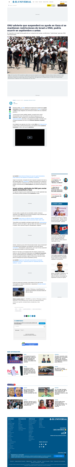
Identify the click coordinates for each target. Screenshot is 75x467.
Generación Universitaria (31, 428)
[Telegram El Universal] (39, 444)
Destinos (20, 425)
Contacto (42, 462)
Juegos (30, 435)
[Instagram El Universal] (39, 446)
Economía (10, 440)
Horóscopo (31, 437)
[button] (62, 5)
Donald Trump (11, 432)
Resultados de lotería (31, 440)
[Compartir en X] (10, 109)
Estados (9, 435)
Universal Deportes (12, 441)
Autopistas (20, 427)
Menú (9, 452)
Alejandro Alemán (55, 178)
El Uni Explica (11, 427)
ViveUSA (30, 433)
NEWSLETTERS (45, 1)
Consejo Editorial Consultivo (20, 461)
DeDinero (30, 432)
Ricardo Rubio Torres (56, 194)
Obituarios (31, 425)
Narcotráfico (10, 436)
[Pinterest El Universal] (41, 446)
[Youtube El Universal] (46, 444)
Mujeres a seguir (11, 423)
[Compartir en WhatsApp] (10, 112)
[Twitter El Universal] (43, 444)
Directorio (12, 461)
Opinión (53, 175)
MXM (33, 1)
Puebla (40, 423)
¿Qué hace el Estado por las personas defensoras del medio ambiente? (57, 189)
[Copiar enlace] (10, 116)
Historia (51, 461)
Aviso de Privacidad (45, 461)
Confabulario (10, 445)
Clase (19, 420)
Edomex (40, 420)
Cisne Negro (20, 429)
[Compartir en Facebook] (10, 107)
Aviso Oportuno (32, 423)
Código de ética (29, 461)
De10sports (31, 431)
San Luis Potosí (42, 427)
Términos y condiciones (35, 462)
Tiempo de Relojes (22, 428)
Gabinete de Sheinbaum (10, 429)
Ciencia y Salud (11, 448)
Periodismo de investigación (11, 425)
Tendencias (10, 447)
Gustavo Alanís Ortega (56, 185)
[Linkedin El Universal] (43, 446)
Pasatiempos (31, 436)
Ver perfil (16, 103)
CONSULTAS (51, 1)
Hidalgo (40, 424)
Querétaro (41, 425)
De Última (20, 424)
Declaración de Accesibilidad (59, 461)
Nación (9, 420)
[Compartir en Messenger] (10, 114)
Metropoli (10, 433)
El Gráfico (31, 429)
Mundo (14, 100)
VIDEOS (36, 1)
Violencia (34, 461)
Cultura (9, 444)
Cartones (10, 439)
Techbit (9, 451)
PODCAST (40, 1)
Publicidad (39, 461)
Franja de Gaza (18, 310)
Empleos (30, 424)
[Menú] (9, 2)
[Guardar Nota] (10, 118)
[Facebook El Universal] (41, 444)
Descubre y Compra (33, 420)
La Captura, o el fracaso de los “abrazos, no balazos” (57, 181)
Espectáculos (11, 443)
